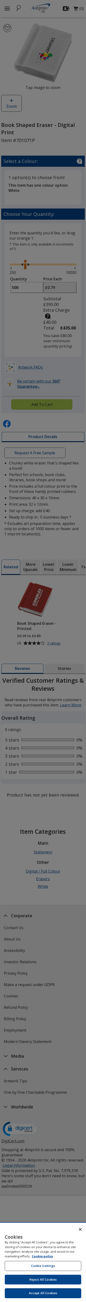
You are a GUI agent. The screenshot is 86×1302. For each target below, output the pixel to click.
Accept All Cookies (43, 1293)
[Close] (80, 1229)
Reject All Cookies (43, 1279)
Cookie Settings (43, 1266)
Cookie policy (42, 1256)
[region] (43, 1262)
